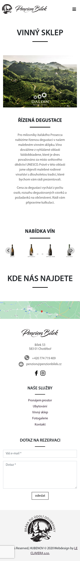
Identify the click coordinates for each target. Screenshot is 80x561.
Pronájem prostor (40, 400)
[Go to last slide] (8, 250)
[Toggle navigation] (74, 9)
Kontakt (40, 424)
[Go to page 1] (32, 254)
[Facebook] (37, 373)
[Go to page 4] (47, 254)
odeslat (40, 495)
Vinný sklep (40, 412)
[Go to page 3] (42, 254)
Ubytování (40, 406)
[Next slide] (71, 250)
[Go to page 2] (37, 254)
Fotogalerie (40, 418)
